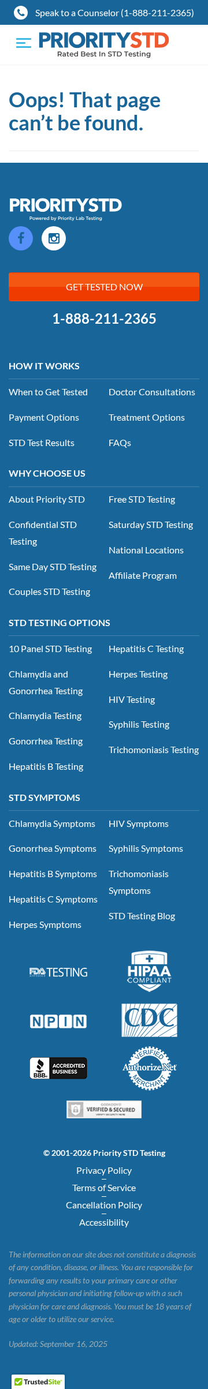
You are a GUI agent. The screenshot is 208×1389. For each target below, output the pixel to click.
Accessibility (104, 1221)
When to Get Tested (48, 391)
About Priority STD (47, 498)
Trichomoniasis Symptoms (139, 882)
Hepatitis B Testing (46, 766)
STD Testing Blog (142, 915)
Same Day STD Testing (52, 566)
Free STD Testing (142, 498)
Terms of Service (104, 1187)
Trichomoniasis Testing (154, 749)
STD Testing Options (59, 622)
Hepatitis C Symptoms (53, 898)
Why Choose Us (47, 472)
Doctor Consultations (152, 391)
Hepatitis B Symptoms (53, 873)
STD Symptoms (44, 797)
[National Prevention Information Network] (58, 1019)
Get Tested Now (104, 286)
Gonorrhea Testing (46, 740)
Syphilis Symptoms (146, 848)
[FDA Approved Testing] (58, 971)
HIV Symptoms (139, 823)
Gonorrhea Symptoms (52, 848)
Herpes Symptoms (45, 924)
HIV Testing (132, 699)
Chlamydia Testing (45, 715)
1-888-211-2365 (104, 318)
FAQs (120, 442)
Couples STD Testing (49, 591)
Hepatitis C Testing (146, 648)
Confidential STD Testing (43, 532)
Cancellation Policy (104, 1204)
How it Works (44, 365)
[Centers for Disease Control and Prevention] (150, 1019)
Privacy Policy (104, 1170)
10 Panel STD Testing (50, 648)
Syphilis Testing (139, 723)
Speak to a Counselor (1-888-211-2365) (114, 12)
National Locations (146, 549)
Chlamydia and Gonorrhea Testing (46, 682)
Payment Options (44, 416)
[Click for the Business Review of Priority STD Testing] (58, 1067)
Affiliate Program (143, 575)
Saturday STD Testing (151, 524)
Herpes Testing (138, 673)
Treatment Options (147, 416)
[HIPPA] (150, 970)
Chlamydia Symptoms (52, 823)
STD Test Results (42, 442)
